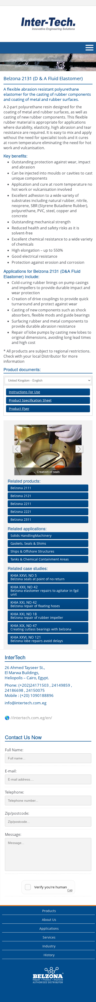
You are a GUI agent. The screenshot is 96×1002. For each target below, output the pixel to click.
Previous (16, 449)
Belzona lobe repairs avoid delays (36, 639)
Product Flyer (19, 408)
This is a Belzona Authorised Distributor (45, 984)
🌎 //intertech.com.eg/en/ (28, 717)
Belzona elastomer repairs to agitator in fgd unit (44, 591)
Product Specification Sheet (30, 400)
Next (79, 449)
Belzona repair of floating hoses (35, 604)
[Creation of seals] (48, 450)
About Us (49, 919)
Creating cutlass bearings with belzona (40, 627)
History (49, 955)
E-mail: (11, 771)
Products (49, 911)
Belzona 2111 (20, 488)
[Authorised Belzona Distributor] (48, 23)
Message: (13, 834)
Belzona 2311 (20, 519)
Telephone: (14, 792)
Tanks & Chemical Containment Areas (39, 559)
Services (49, 937)
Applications (49, 928)
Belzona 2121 (20, 496)
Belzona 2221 (20, 511)
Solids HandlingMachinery (30, 535)
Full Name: (14, 750)
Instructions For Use (24, 392)
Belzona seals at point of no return (37, 577)
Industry (48, 946)
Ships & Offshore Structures (32, 551)
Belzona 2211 (20, 503)
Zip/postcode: (17, 813)
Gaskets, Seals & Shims (28, 543)
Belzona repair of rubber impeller (36, 616)
